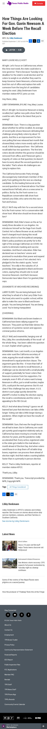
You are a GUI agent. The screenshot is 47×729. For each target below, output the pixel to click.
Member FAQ (9, 675)
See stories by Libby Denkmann (15, 521)
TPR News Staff (10, 689)
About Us (8, 625)
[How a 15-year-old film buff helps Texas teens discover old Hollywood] (9, 546)
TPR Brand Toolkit (11, 640)
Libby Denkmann (15, 38)
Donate (40, 3)
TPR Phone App (10, 694)
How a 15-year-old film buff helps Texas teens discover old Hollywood (30, 547)
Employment (9, 635)
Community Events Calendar (15, 704)
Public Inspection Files (12, 665)
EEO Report (9, 660)
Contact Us (8, 630)
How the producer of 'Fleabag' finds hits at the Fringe (23, 592)
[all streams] (44, 726)
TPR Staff (8, 684)
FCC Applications (11, 670)
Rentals (7, 680)
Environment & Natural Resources (29, 559)
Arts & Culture (22, 541)
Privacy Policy (9, 645)
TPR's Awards (10, 699)
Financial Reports (11, 655)
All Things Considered (18, 487)
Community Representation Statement (19, 650)
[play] (3, 726)
